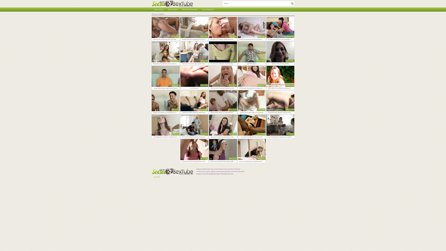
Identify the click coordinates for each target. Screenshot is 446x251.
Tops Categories (208, 9)
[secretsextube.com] (172, 4)
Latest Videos (159, 9)
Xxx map (157, 177)
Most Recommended (189, 9)
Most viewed (172, 9)
